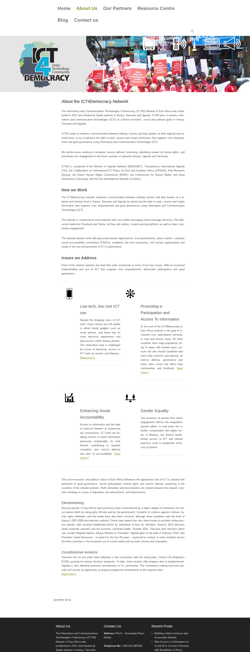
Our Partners (117, 8)
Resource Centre (156, 8)
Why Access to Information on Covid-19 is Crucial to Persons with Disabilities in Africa (171, 646)
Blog (63, 20)
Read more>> (88, 357)
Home (64, 8)
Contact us (86, 20)
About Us (86, 8)
